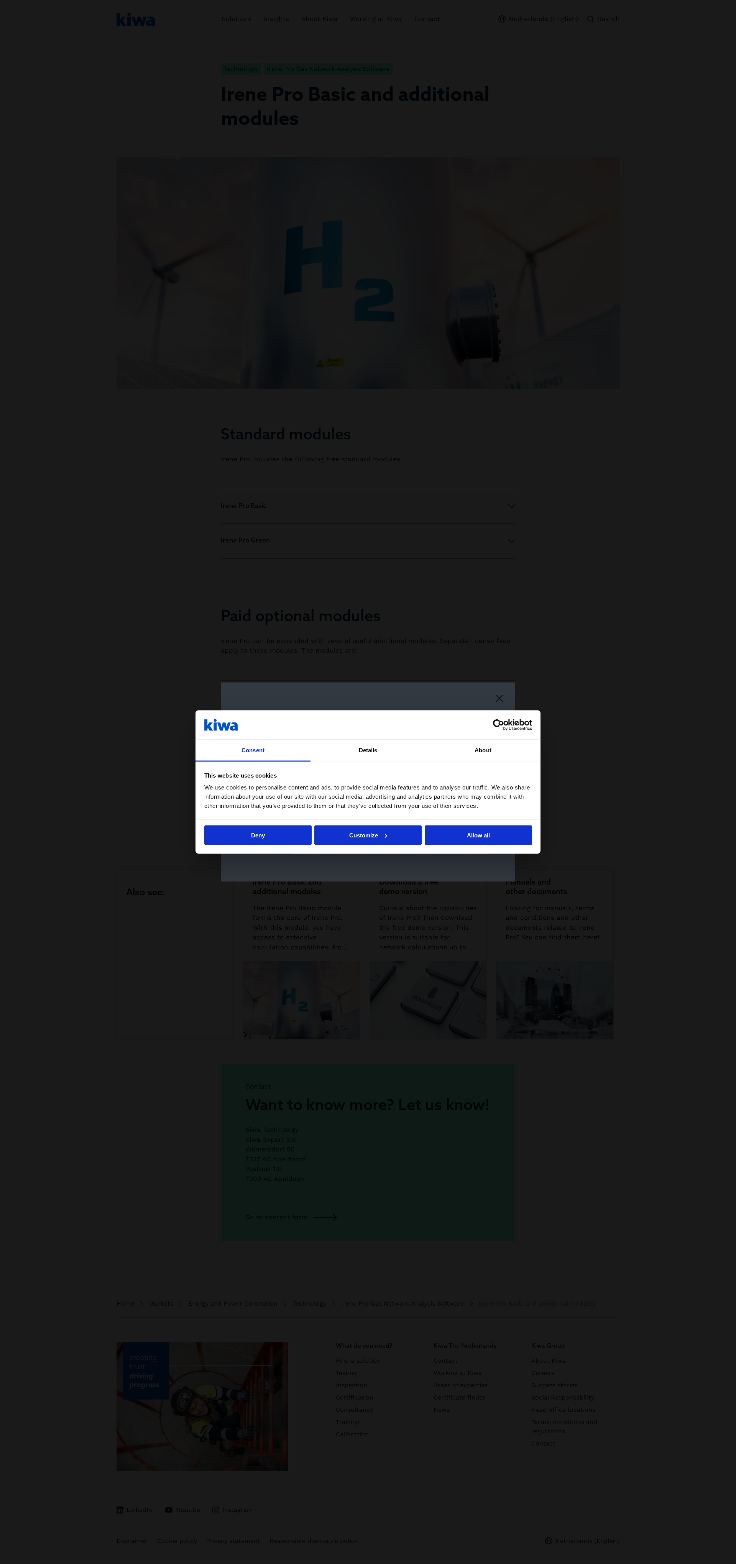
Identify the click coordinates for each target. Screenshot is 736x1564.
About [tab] (483, 750)
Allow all (478, 835)
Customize (363, 835)
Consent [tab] (253, 750)
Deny (258, 835)
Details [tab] (368, 750)
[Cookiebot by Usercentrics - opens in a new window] (498, 724)
